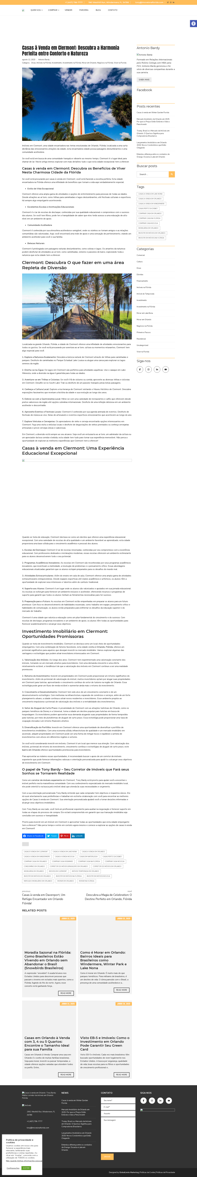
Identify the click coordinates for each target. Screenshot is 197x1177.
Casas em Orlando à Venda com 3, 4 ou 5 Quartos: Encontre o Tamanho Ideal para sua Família (47, 1043)
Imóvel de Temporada (145, 294)
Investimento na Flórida (72, 63)
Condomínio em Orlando (34, 866)
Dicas (33, 63)
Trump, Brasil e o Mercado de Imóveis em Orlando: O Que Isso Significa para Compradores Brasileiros (153, 133)
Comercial (141, 255)
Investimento (57, 63)
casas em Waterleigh (88, 857)
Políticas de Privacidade (165, 1172)
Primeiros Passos (144, 332)
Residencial (141, 339)
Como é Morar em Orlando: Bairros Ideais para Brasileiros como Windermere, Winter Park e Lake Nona (103, 960)
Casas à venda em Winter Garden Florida (153, 112)
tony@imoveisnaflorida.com (149, 2)
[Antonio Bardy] (156, 54)
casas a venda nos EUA (64, 857)
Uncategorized (142, 345)
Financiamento (142, 281)
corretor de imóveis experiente (46, 780)
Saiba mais (144, 79)
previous (43, 897)
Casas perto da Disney (112, 857)
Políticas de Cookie (147, 1172)
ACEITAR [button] (26, 1168)
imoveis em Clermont (58, 871)
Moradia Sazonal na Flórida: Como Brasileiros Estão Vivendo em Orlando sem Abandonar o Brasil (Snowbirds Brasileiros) (48, 960)
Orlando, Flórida (105, 647)
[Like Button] (25, 844)
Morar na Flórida (86, 881)
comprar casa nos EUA (114, 861)
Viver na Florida (120, 63)
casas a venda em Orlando (93, 852)
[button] (193, 23)
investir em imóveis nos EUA (98, 876)
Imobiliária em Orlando (34, 871)
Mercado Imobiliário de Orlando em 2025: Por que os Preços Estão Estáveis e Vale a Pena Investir (153, 122)
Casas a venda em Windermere (37, 857)
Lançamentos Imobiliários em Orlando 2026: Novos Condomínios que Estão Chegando (152, 145)
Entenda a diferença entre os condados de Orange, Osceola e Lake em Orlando (153, 155)
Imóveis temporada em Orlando (85, 871)
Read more (66, 993)
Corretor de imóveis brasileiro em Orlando (69, 866)
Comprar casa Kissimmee (62, 861)
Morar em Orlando (89, 63)
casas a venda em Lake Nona (65, 852)
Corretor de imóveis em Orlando (107, 866)
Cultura (139, 262)
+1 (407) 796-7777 (74, 2)
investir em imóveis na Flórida (69, 876)
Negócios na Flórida (105, 63)
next (108, 895)
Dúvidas (140, 274)
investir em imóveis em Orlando (37, 876)
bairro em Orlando (31, 749)
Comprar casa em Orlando (35, 861)
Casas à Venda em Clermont (36, 852)
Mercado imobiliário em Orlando (38, 881)
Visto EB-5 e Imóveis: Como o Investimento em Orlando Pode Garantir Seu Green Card (104, 1043)
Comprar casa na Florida (89, 861)
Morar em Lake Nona (145, 313)
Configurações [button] (13, 1168)
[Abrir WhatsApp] (190, 1170)
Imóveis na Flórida (44, 63)
